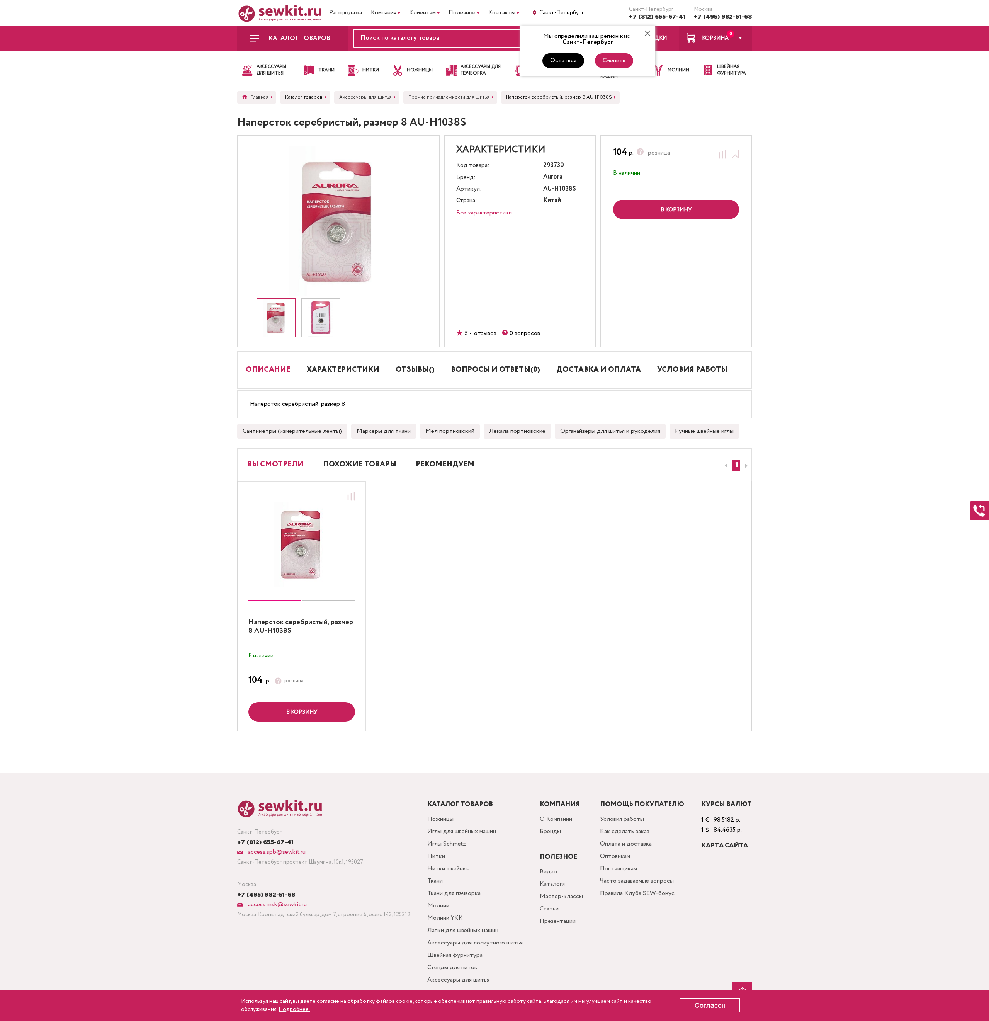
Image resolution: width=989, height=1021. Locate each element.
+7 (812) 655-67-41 (657, 16)
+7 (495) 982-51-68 (723, 16)
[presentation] (724, 466)
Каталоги (552, 884)
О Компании (556, 819)
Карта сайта (724, 846)
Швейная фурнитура (455, 955)
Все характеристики (484, 212)
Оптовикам (615, 856)
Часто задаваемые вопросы (637, 880)
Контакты (501, 12)
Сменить (614, 60)
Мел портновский (449, 431)
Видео (548, 871)
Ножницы (440, 819)
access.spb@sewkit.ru (276, 852)
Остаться (563, 60)
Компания (383, 12)
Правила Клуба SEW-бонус (637, 893)
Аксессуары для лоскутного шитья (475, 942)
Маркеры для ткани (384, 431)
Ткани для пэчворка (454, 893)
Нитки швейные (448, 868)
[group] (301, 544)
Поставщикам (618, 868)
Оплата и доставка (626, 843)
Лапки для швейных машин (462, 930)
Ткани (435, 880)
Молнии (438, 905)
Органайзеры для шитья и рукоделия (610, 431)
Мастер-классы (561, 896)
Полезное (462, 12)
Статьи (549, 908)
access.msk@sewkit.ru (276, 904)
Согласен (710, 1005)
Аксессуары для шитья (458, 979)
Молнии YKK (445, 918)
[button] (736, 465)
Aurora (552, 177)
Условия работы (622, 819)
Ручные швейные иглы (704, 431)
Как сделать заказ (624, 831)
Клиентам (422, 12)
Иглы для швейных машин (461, 831)
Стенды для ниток (452, 967)
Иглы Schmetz (446, 843)
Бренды (550, 831)
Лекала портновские (517, 431)
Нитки (436, 856)
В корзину (301, 712)
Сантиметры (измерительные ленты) (292, 431)
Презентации (558, 921)
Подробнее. (294, 1009)
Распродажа (345, 12)
